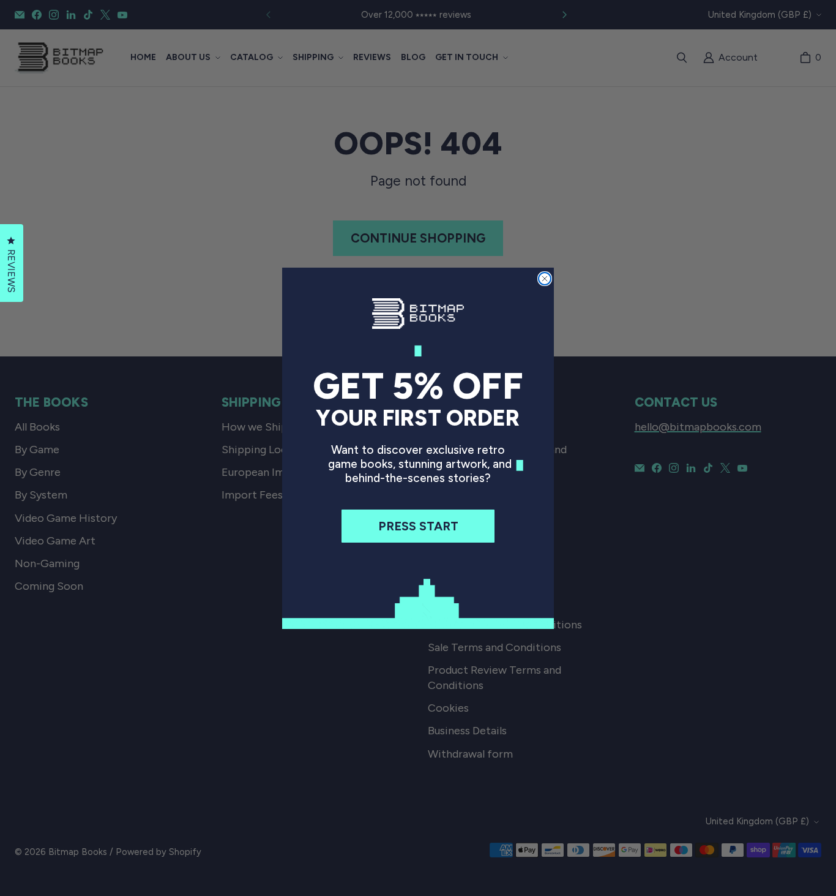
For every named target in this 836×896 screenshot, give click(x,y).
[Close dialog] (545, 279)
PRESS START (418, 526)
